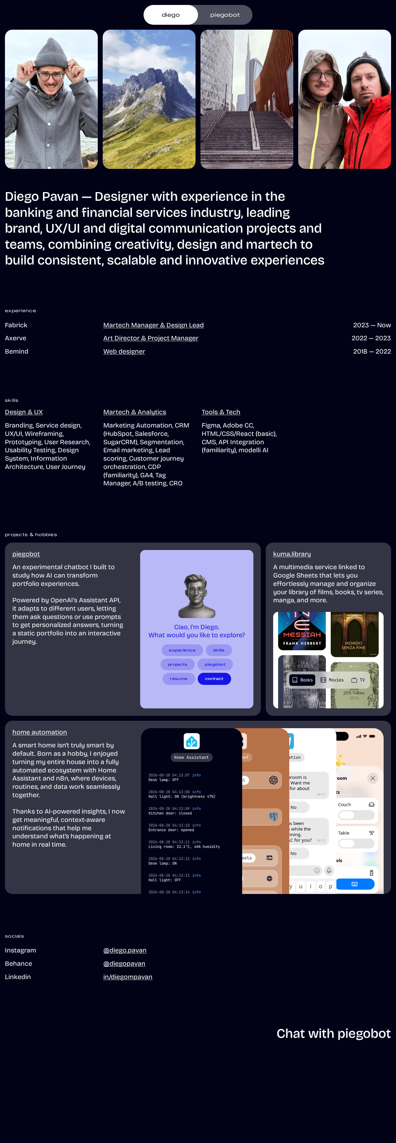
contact (214, 678)
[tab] (302, 680)
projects (177, 664)
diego (171, 14)
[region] (262, 811)
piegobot (225, 14)
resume (178, 678)
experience (182, 650)
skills (219, 650)
